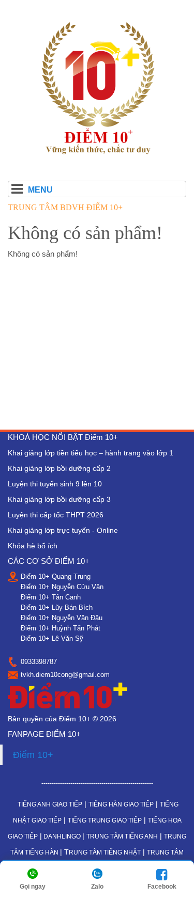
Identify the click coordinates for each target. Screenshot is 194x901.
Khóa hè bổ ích (32, 546)
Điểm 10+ (33, 755)
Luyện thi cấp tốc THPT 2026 (55, 515)
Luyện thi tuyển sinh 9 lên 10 (55, 484)
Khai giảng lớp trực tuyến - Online (63, 530)
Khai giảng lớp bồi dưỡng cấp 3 (59, 499)
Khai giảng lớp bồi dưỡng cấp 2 (59, 468)
